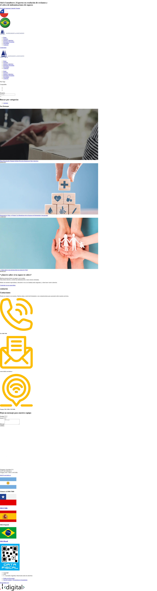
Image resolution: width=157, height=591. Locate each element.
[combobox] (7, 94)
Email (1, 418)
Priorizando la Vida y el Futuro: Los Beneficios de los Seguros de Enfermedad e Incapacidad (24, 215)
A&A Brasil (4, 541)
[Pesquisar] (0, 96)
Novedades (6, 43)
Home (4, 37)
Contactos (5, 45)
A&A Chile (3, 508)
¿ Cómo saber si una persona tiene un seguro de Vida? (14, 270)
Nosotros (5, 39)
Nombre (2, 416)
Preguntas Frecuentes (8, 42)
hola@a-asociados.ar (5, 475)
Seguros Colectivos (8, 40)
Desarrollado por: (4, 582)
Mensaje (2, 424)
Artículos (5, 103)
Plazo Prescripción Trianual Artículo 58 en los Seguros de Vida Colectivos (19, 161)
